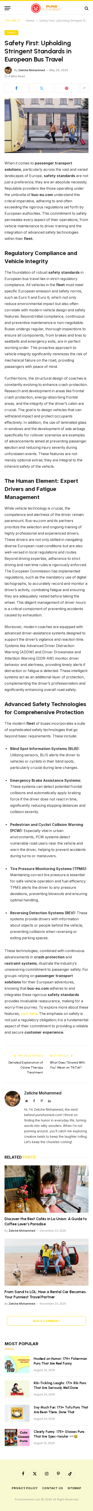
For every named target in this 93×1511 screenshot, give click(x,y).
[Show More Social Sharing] (84, 88)
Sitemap (74, 1488)
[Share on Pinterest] (67, 88)
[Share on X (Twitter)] (41, 88)
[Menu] (7, 8)
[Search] (86, 8)
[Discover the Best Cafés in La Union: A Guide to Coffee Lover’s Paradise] (46, 1188)
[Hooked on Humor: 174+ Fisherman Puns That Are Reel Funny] (17, 1364)
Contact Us (52, 1488)
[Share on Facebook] (16, 88)
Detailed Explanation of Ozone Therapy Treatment (26, 1067)
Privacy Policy (25, 1488)
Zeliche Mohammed (31, 70)
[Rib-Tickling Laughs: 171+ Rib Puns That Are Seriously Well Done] (17, 1388)
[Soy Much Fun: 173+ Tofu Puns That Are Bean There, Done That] (17, 1413)
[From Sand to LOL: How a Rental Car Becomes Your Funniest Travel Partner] (46, 1262)
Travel (11, 32)
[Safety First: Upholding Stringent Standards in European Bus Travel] (46, 125)
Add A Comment (46, 1321)
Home (30, 20)
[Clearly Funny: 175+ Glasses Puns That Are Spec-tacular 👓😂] (17, 1437)
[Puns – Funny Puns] (47, 8)
